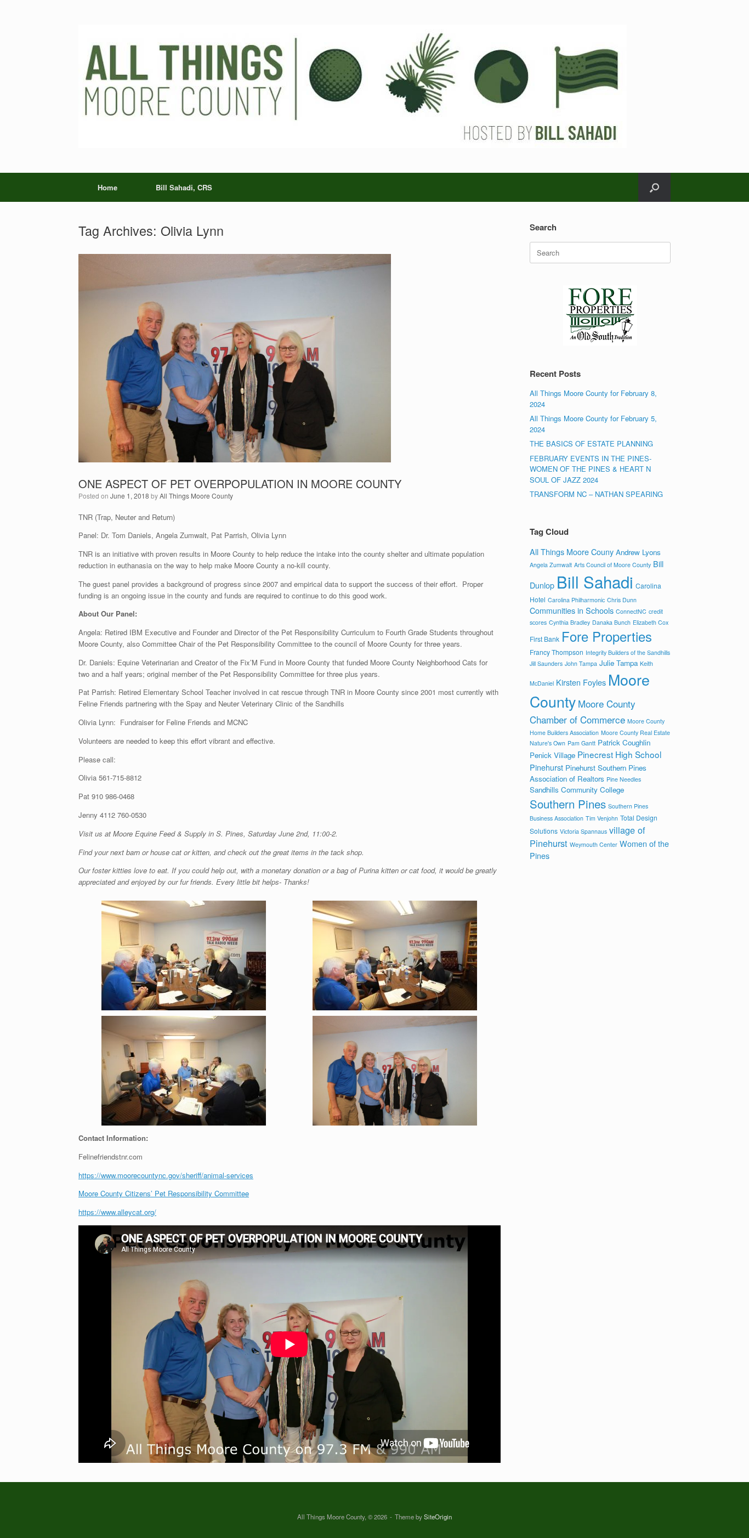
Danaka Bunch (611, 622)
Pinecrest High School (619, 754)
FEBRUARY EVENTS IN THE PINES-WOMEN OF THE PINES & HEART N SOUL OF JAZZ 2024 (590, 469)
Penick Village (552, 755)
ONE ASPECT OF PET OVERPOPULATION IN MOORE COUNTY (239, 483)
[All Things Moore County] (352, 86)
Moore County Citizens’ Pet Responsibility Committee (163, 1193)
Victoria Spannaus (583, 831)
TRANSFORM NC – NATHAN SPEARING (596, 494)
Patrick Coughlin (624, 742)
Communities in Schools (572, 610)
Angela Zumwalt (551, 565)
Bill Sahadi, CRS (184, 187)
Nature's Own (547, 743)
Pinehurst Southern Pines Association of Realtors (588, 773)
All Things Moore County (196, 495)
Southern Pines (568, 803)
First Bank (544, 638)
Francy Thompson (556, 652)
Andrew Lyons (638, 552)
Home (107, 187)
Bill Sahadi (595, 581)
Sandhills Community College (577, 789)
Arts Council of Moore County (612, 565)
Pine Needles (623, 779)
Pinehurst (546, 767)
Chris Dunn (622, 600)
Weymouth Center (593, 844)
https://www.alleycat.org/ (117, 1212)
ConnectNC (631, 611)
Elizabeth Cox (650, 622)
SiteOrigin (438, 1516)
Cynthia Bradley (569, 622)
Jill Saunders (546, 663)
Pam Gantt (581, 743)
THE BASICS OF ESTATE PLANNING (591, 443)
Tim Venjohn (602, 818)
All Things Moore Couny (572, 551)
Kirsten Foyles (581, 682)
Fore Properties (606, 636)
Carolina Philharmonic (576, 600)
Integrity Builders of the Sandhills (628, 652)
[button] (654, 187)
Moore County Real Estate (635, 732)
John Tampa (581, 663)
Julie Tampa (618, 663)
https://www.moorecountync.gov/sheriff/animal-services (165, 1175)
